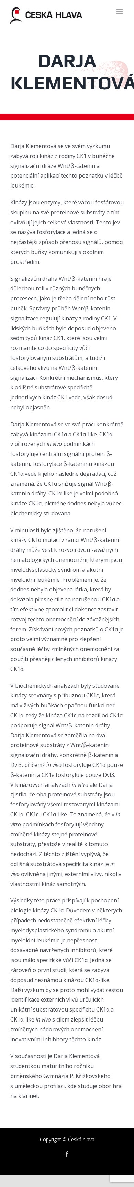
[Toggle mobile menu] (120, 11)
